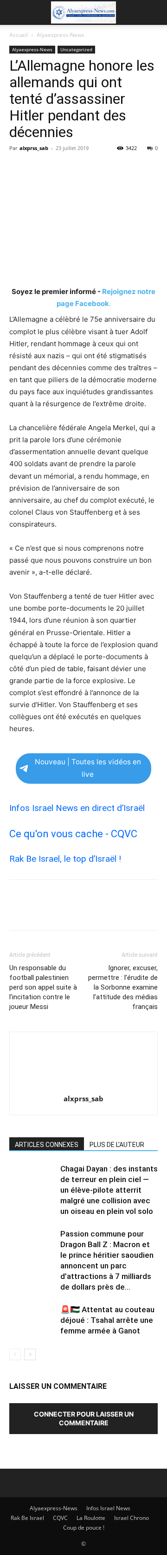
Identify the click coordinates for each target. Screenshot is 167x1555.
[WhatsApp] (82, 169)
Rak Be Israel (27, 1518)
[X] (40, 169)
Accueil (18, 35)
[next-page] (30, 1354)
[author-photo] (83, 1086)
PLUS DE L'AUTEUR (117, 1144)
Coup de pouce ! (83, 1527)
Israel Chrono (131, 1518)
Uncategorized (76, 49)
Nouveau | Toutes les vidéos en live (88, 768)
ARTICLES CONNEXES (46, 1144)
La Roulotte (91, 1518)
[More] (104, 169)
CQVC (60, 1518)
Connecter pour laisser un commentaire (84, 1418)
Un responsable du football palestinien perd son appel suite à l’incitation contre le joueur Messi (43, 987)
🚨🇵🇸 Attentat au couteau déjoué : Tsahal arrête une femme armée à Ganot (107, 1320)
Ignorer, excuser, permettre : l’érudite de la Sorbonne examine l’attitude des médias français (123, 987)
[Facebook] (18, 169)
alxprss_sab (33, 147)
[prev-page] (15, 1354)
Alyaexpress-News (60, 35)
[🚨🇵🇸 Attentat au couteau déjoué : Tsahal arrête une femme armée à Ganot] (32, 1320)
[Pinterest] (61, 169)
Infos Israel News (108, 1508)
